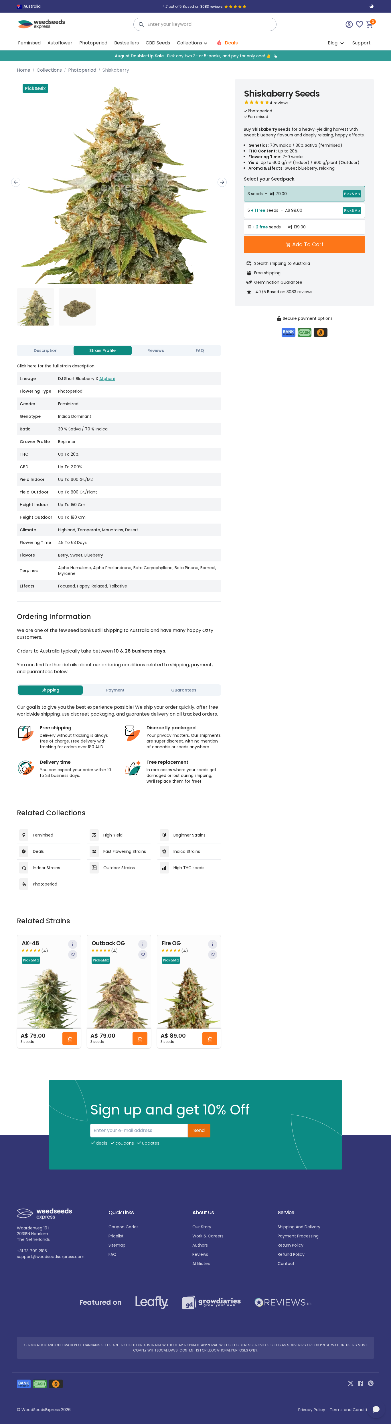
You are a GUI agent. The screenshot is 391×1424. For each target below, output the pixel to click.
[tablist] (119, 350)
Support (361, 43)
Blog (333, 43)
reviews (200, 1254)
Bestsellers (126, 43)
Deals (231, 43)
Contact (286, 1263)
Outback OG (108, 943)
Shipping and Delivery (299, 1227)
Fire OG (171, 943)
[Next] (222, 182)
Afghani (107, 378)
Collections (49, 70)
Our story (201, 1227)
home (23, 70)
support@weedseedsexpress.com (50, 1257)
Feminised (29, 43)
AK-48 (30, 943)
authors (200, 1245)
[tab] (46, 350)
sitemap (116, 1245)
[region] (195, 55)
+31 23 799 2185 (32, 1251)
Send (199, 1130)
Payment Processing (298, 1236)
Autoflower (60, 43)
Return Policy (290, 1245)
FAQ (112, 1254)
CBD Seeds (158, 43)
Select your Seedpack (269, 179)
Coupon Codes (123, 1227)
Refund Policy (291, 1254)
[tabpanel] (119, 475)
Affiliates (201, 1263)
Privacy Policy (311, 1410)
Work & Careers (208, 1236)
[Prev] (15, 182)
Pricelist (116, 1236)
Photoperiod (93, 43)
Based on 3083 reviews (203, 6)
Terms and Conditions (352, 1410)
